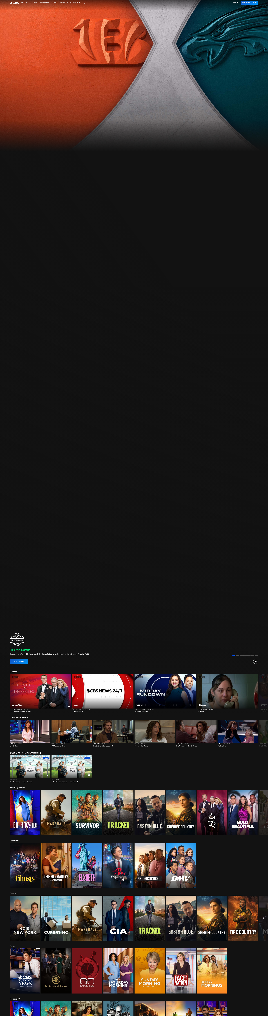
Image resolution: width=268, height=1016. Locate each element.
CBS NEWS (33, 3)
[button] (40, 694)
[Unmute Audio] (255, 661)
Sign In (235, 3)
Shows (24, 3)
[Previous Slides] (5, 769)
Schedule (64, 3)
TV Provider (75, 3)
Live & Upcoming (32, 753)
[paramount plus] (14, 3)
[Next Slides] (263, 769)
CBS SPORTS (44, 3)
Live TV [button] (54, 3)
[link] (249, 3)
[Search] (84, 3)
